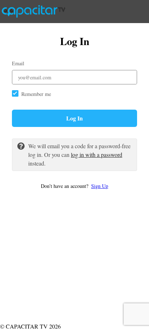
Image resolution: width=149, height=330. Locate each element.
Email (18, 63)
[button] (74, 185)
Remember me (36, 94)
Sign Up (99, 185)
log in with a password (96, 154)
